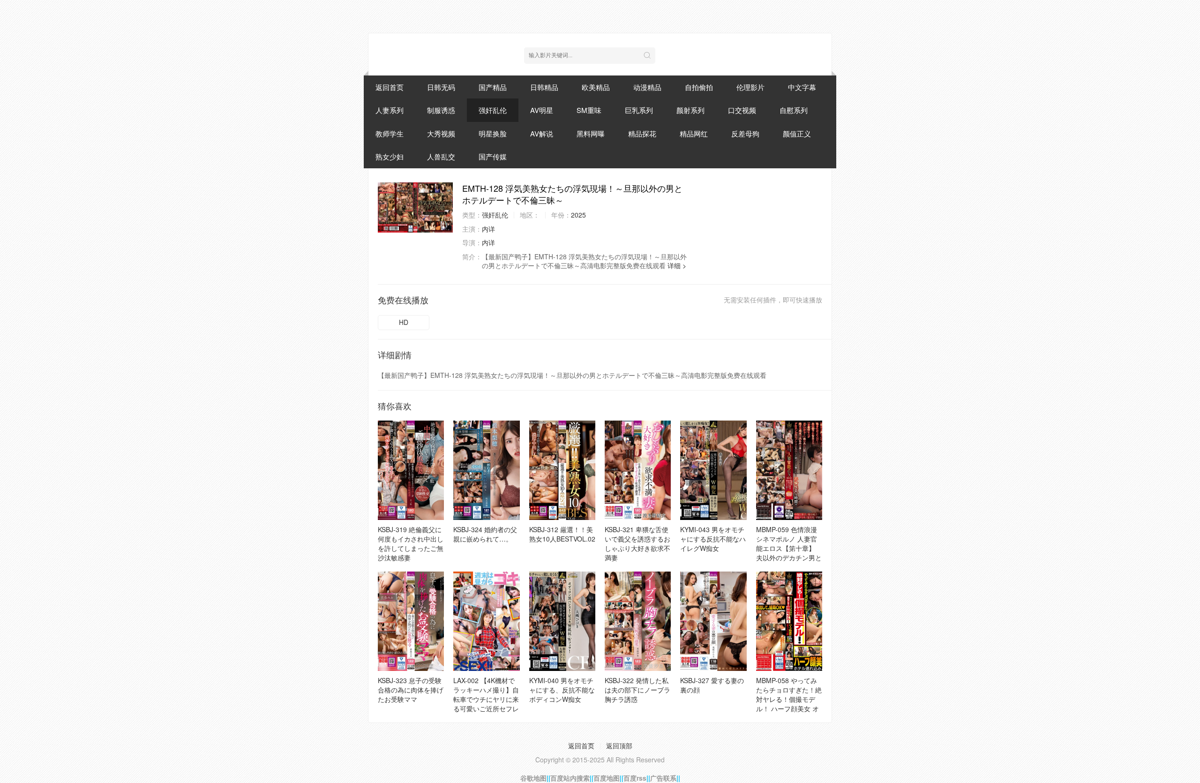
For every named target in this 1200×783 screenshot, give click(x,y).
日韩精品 (544, 87)
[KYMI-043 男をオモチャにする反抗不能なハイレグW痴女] (713, 470)
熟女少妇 (389, 156)
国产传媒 (493, 156)
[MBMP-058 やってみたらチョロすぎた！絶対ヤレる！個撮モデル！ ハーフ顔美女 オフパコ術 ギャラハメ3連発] (789, 621)
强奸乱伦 (493, 110)
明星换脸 (493, 133)
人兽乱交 (441, 156)
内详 (488, 228)
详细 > (677, 265)
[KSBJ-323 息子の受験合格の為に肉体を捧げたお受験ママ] (411, 621)
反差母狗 (745, 133)
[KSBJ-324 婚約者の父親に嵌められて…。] (486, 470)
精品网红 (694, 133)
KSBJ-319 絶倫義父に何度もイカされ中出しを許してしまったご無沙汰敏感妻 (410, 543)
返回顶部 (619, 745)
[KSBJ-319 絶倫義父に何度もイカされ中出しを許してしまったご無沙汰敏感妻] (411, 470)
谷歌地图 (533, 778)
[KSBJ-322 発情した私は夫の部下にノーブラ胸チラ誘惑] (638, 621)
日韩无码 (441, 87)
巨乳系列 (639, 110)
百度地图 (606, 778)
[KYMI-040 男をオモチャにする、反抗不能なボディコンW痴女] (562, 621)
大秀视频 (441, 133)
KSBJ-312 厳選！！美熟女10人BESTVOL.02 (562, 534)
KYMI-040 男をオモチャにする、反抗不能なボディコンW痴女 (562, 690)
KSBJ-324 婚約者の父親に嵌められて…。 (485, 534)
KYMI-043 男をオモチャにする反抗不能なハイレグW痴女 (713, 539)
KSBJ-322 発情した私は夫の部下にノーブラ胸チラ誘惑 (637, 690)
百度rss (634, 778)
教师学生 (389, 133)
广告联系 (663, 778)
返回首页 (389, 87)
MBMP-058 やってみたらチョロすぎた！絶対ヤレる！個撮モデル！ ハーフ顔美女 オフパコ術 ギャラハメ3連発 (789, 704)
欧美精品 (596, 87)
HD (403, 322)
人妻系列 (389, 110)
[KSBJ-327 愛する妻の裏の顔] (713, 621)
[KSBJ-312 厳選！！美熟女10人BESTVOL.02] (562, 470)
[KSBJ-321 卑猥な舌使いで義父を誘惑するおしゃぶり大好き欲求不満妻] (638, 470)
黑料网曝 (591, 133)
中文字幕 (802, 87)
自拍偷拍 (699, 87)
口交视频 (742, 110)
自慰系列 (794, 110)
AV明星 (541, 110)
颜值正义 (797, 133)
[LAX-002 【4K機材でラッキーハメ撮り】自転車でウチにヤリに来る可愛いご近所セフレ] (486, 621)
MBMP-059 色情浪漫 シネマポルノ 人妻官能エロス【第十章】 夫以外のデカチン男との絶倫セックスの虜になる (789, 553)
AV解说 (541, 133)
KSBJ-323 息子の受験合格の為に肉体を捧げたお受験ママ (410, 690)
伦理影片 (750, 87)
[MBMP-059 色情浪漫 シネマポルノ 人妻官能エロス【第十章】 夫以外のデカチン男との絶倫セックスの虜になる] (789, 470)
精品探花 (642, 133)
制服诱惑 (441, 110)
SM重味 (589, 110)
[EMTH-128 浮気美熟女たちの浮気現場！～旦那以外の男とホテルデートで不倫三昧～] (415, 207)
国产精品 (493, 87)
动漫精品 (647, 87)
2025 (578, 214)
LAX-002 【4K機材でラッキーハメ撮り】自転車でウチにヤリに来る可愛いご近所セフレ (486, 694)
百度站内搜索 (570, 778)
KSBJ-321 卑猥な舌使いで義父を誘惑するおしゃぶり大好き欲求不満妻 (637, 543)
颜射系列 (690, 110)
